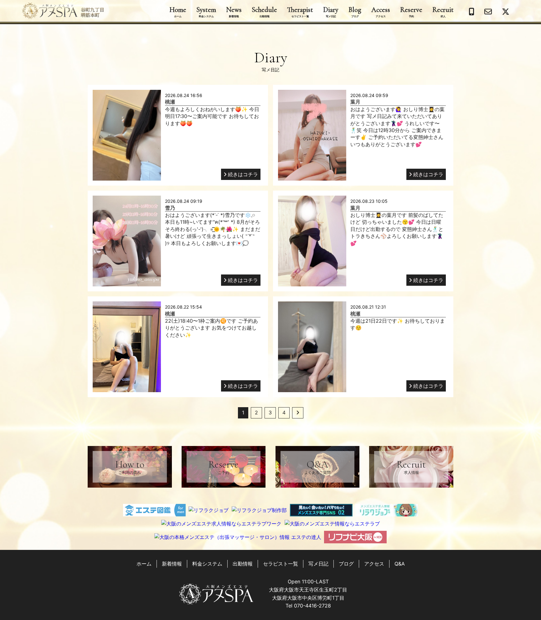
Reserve (411, 11)
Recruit (443, 11)
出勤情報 (243, 564)
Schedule (264, 11)
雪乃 (170, 208)
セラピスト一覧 (280, 564)
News (234, 11)
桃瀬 (170, 102)
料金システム (207, 564)
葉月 (355, 102)
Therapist (300, 11)
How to (129, 466)
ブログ (346, 564)
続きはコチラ (243, 174)
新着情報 (172, 564)
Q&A (317, 466)
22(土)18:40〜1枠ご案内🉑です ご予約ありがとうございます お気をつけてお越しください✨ (211, 328)
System (206, 11)
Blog (354, 11)
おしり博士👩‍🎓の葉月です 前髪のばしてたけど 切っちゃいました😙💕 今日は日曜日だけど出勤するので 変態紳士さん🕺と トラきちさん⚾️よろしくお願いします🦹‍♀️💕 (396, 229)
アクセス (374, 564)
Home (177, 11)
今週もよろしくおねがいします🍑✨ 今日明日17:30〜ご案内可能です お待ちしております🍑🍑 (212, 116)
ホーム (144, 564)
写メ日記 (318, 564)
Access (380, 11)
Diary (330, 11)
